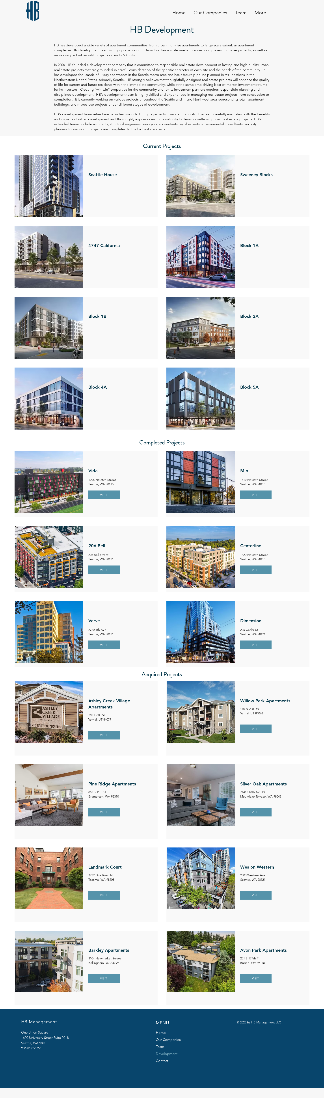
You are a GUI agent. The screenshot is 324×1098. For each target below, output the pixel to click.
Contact (162, 1061)
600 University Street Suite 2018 (49, 1038)
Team (160, 1047)
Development (166, 1054)
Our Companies (168, 1040)
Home (161, 1032)
